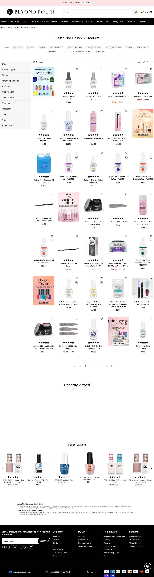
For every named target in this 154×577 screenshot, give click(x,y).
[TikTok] (25, 546)
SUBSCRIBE (44, 541)
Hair (107, 22)
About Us (56, 536)
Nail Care (89, 22)
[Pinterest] (20, 546)
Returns (107, 543)
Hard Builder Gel (94, 48)
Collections (131, 22)
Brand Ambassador (136, 546)
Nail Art (99, 22)
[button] (145, 62)
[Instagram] (15, 546)
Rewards (142, 22)
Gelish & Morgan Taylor (80, 51)
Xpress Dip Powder (113, 48)
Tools (63, 51)
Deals (106, 556)
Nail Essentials (77, 22)
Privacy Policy (58, 549)
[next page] (111, 366)
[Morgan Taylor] (43, 290)
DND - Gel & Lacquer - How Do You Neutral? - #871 (13, 481)
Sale (25, 22)
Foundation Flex (56, 48)
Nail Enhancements (49, 22)
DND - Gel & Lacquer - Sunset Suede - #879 (140, 481)
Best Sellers (77, 445)
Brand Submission (136, 536)
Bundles (52, 51)
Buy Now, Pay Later (111, 553)
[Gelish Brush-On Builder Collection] (68, 207)
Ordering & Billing (110, 546)
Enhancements (143, 48)
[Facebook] (4, 546)
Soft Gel (30, 48)
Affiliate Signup (134, 543)
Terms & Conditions (60, 553)
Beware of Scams (59, 556)
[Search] (135, 11)
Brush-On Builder (75, 48)
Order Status (83, 540)
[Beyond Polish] (32, 12)
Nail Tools (64, 22)
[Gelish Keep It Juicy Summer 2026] (43, 82)
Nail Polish (35, 22)
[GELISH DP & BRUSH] (118, 331)
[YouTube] (31, 546)
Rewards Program (85, 543)
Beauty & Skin (118, 22)
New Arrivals (14, 22)
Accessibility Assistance (21, 572)
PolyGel (42, 48)
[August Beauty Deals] (142, 123)
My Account (82, 536)
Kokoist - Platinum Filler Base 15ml (39, 481)
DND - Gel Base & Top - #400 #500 (115, 481)
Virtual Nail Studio (85, 546)
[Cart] (151, 12)
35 (107, 366)
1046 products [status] (38, 62)
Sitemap (90, 572)
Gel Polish (17, 48)
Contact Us (108, 549)
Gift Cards (56, 543)
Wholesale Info (134, 540)
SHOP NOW (86, 2)
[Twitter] (9, 546)
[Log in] (146, 12)
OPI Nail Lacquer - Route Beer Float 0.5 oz (89, 478)
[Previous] (3, 468)
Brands (3, 22)
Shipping (107, 540)
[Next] (151, 468)
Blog (54, 546)
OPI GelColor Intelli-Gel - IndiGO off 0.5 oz (64, 481)
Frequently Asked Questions (114, 536)
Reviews (56, 540)
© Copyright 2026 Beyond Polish (58, 572)
